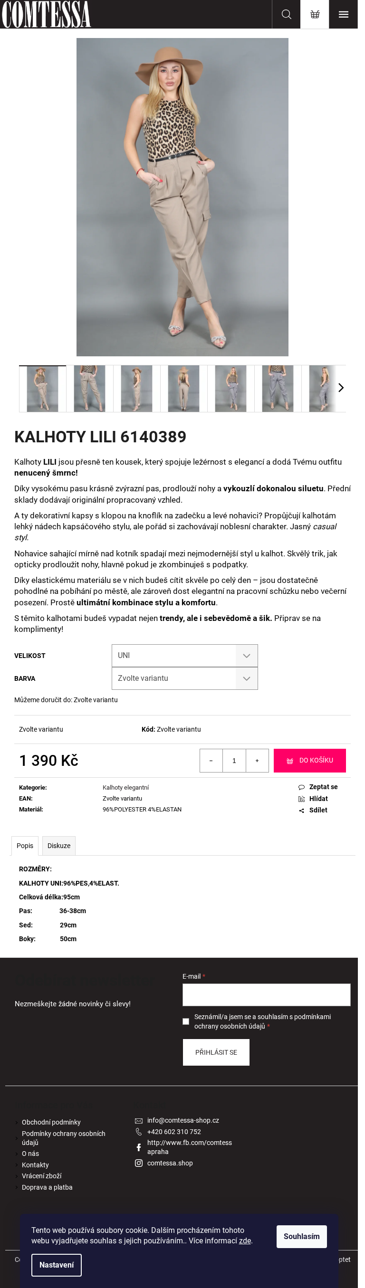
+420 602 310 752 (174, 1131)
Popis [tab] (25, 845)
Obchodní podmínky (51, 1122)
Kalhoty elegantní (126, 787)
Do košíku (316, 760)
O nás (30, 1153)
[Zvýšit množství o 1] (257, 760)
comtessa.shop (170, 1163)
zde (245, 1240)
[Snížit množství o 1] (211, 760)
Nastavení (56, 1264)
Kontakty (35, 1165)
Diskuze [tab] (59, 845)
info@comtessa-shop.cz (183, 1120)
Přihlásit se (216, 1052)
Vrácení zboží (41, 1176)
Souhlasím (302, 1236)
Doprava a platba (47, 1187)
